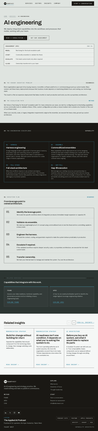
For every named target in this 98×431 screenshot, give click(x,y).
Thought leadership (56, 390)
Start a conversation (83, 3)
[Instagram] (14, 412)
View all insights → (85, 322)
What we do (54, 384)
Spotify (75, 422)
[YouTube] (19, 412)
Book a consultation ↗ (15, 38)
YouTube (74, 418)
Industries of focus (56, 387)
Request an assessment (57, 400)
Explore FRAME (13, 302)
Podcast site (63, 418)
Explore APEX (58, 302)
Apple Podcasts (87, 418)
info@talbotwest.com (56, 403)
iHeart (84, 422)
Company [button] (57, 3)
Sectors (38, 3)
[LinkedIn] (5, 412)
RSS (91, 422)
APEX (5, 400)
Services (28, 3)
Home (5, 16)
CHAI (5, 403)
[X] (10, 412)
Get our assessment (39, 38)
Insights (47, 3)
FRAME (6, 398)
